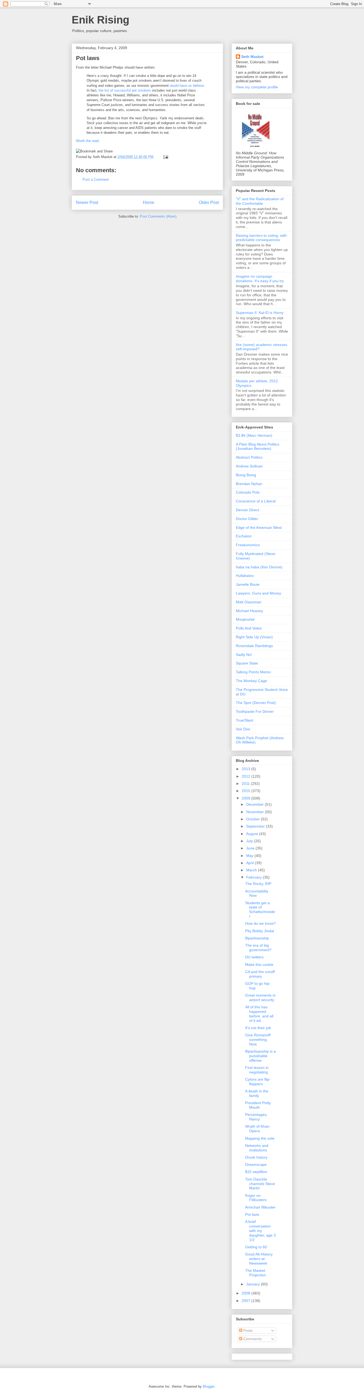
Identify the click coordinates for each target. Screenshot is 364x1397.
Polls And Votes (249, 628)
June (251, 848)
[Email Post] (164, 157)
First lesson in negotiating (257, 1069)
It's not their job (258, 1028)
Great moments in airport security (260, 997)
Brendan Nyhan (249, 484)
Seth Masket (252, 56)
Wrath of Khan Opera (257, 1128)
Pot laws (87, 58)
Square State (247, 663)
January (253, 1284)
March (252, 870)
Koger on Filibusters (255, 1197)
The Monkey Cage (251, 681)
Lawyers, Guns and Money (258, 593)
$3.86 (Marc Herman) (254, 435)
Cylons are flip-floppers (257, 1081)
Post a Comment (96, 180)
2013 (246, 769)
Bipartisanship (257, 938)
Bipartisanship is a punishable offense (260, 1055)
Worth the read (87, 141)
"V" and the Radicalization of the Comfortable (260, 201)
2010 (246, 791)
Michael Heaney (249, 611)
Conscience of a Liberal (256, 501)
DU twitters (254, 957)
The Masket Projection (255, 1272)
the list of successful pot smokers (125, 90)
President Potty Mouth (258, 1105)
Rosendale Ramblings (254, 646)
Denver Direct (247, 510)
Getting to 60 (256, 1247)
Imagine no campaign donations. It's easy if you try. (260, 278)
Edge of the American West (259, 527)
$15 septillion (256, 1172)
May (250, 855)
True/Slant (244, 720)
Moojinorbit (245, 619)
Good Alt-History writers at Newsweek (259, 1258)
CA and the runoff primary (260, 974)
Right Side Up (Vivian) (254, 637)
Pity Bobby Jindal (259, 931)
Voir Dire (243, 729)
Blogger (208, 1386)
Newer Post (87, 202)
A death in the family (256, 1093)
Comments (252, 1339)
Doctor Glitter (247, 519)
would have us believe (187, 86)
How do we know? (260, 923)
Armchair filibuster (260, 1207)
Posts (247, 1330)
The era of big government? (258, 947)
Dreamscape (256, 1164)
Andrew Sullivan (249, 466)
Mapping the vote (259, 1138)
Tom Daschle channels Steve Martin (260, 1183)
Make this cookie (259, 964)
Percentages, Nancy (256, 1116)
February (254, 877)
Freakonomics (248, 545)
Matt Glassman (248, 602)
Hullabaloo (245, 575)
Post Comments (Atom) (158, 216)
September (256, 826)
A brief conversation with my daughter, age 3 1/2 (260, 1230)
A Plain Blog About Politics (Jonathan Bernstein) (257, 446)
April (250, 863)
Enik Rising (100, 20)
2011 (246, 783)
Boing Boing (246, 475)
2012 (246, 776)
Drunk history (256, 1157)
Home (148, 202)
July (250, 841)
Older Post (209, 202)
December (255, 804)
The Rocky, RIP (258, 884)
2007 (246, 1300)
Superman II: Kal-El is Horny (260, 312)
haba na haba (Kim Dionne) (259, 567)
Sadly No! (244, 654)
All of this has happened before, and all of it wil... (259, 1013)
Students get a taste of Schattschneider (260, 909)
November (255, 812)
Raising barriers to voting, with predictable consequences (261, 237)
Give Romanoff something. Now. (257, 1039)
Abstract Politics (249, 457)
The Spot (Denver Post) (256, 703)
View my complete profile (257, 87)
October (253, 819)
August (252, 834)
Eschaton (244, 536)
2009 (246, 798)
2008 (246, 1293)
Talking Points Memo (253, 672)
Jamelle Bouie (248, 584)
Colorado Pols (248, 492)
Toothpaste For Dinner (255, 711)
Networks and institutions (256, 1147)
